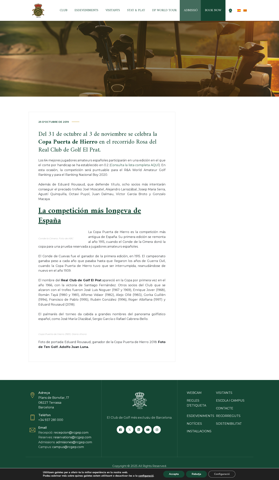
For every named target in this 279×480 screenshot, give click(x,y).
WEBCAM (194, 393)
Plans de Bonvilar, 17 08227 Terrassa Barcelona (53, 402)
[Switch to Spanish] (239, 10)
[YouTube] (148, 429)
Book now (213, 10)
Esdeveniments (86, 10)
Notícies (194, 423)
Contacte (224, 408)
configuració (146, 476)
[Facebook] (120, 429)
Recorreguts (228, 416)
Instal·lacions (199, 431)
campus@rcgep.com (68, 447)
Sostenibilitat (229, 423)
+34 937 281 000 (50, 420)
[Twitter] (129, 429)
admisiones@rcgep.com (74, 442)
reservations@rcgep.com (72, 437)
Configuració (222, 474)
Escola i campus (230, 400)
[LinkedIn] (139, 429)
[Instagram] (157, 429)
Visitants (113, 10)
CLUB (63, 10)
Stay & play (136, 10)
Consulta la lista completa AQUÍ (134, 165)
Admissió (191, 10)
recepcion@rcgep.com (71, 432)
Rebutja (196, 474)
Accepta (174, 474)
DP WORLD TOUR (164, 10)
